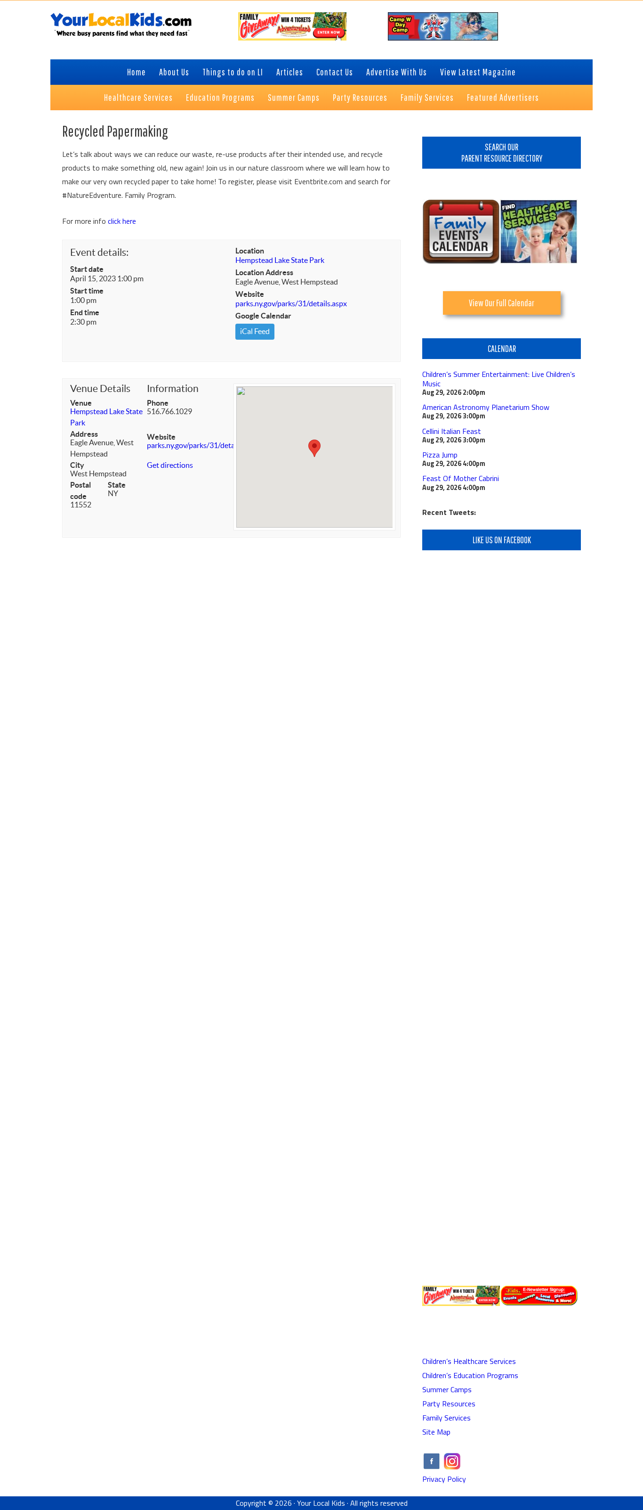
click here (122, 221)
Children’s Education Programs (470, 1375)
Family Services (446, 1417)
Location (249, 250)
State (117, 485)
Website (249, 294)
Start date (87, 269)
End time (84, 312)
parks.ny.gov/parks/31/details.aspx (291, 303)
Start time (87, 290)
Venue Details (100, 388)
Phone (158, 403)
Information (173, 388)
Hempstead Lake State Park (279, 260)
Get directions (170, 465)
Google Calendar (263, 315)
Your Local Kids (321, 1503)
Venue (81, 403)
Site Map (436, 1431)
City (77, 465)
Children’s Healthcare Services (469, 1361)
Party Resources (448, 1403)
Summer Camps (447, 1389)
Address (84, 434)
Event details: (99, 252)
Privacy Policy (444, 1479)
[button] (314, 448)
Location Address (264, 272)
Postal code (80, 490)
